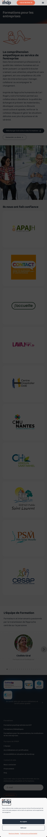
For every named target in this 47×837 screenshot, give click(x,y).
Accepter (23, 821)
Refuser (23, 828)
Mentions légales (14, 833)
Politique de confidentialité (28, 833)
